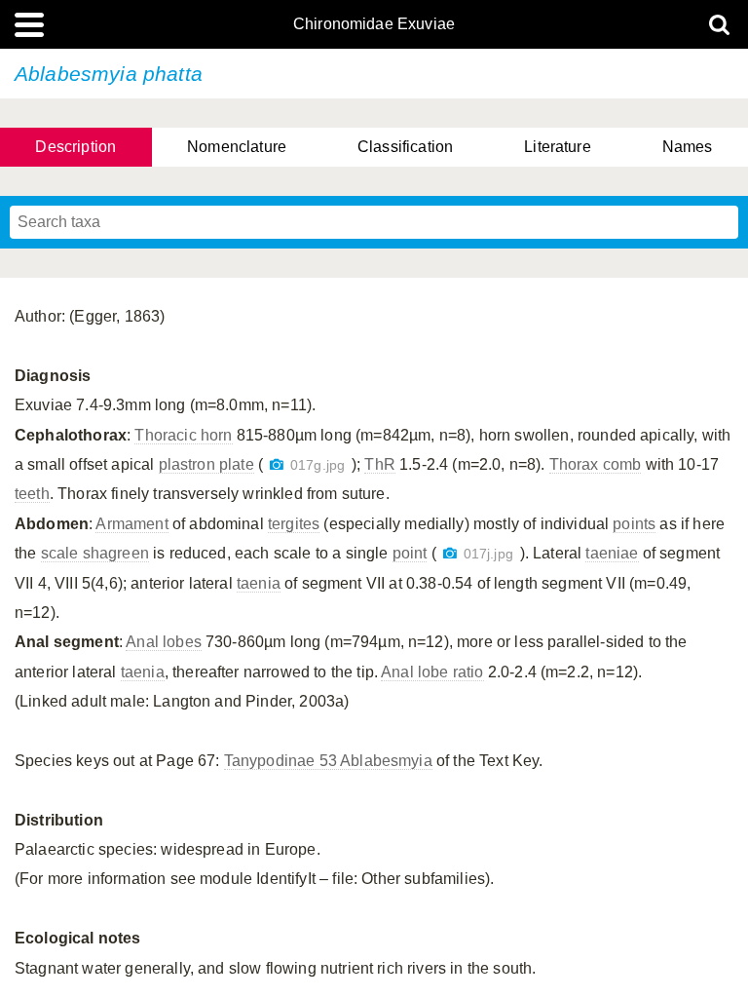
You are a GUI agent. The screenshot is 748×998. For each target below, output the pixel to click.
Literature (557, 146)
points (634, 524)
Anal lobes (164, 641)
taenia (258, 583)
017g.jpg (317, 465)
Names (687, 146)
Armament (131, 524)
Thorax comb (595, 464)
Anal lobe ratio (432, 672)
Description (75, 146)
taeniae (611, 553)
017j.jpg (488, 554)
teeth (32, 493)
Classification (405, 146)
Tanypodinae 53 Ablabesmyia (328, 760)
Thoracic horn (183, 435)
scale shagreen (95, 553)
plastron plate (206, 464)
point (410, 553)
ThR (379, 464)
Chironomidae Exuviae (374, 24)
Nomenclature (236, 146)
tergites (293, 524)
